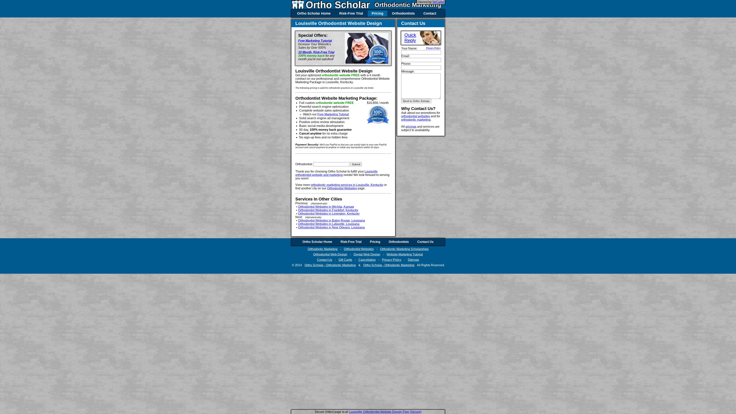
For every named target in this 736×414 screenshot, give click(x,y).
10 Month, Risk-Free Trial (316, 52)
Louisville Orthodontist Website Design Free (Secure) (385, 411)
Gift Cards (345, 259)
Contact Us (425, 241)
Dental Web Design (367, 254)
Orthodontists (403, 13)
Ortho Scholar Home (314, 13)
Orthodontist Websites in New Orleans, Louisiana (331, 227)
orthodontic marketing (415, 119)
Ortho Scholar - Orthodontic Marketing (330, 265)
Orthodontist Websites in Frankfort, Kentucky (328, 210)
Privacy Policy (433, 48)
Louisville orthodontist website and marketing (336, 173)
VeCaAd (438, 2)
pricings (411, 126)
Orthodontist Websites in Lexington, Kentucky (329, 213)
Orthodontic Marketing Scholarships (404, 249)
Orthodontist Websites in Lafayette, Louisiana (328, 224)
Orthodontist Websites (342, 188)
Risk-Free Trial (351, 13)
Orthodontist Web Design (330, 254)
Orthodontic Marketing (408, 4)
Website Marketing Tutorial (405, 254)
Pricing (377, 13)
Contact (429, 13)
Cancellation (367, 259)
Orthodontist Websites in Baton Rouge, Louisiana (331, 220)
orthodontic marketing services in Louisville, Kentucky (347, 184)
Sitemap (413, 259)
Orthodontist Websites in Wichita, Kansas (326, 206)
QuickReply (410, 37)
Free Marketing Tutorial (315, 40)
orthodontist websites (415, 116)
